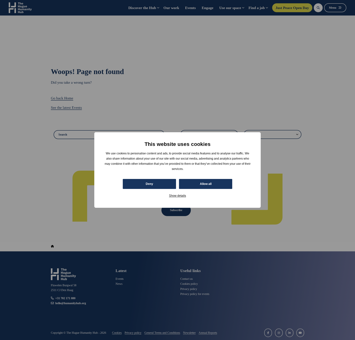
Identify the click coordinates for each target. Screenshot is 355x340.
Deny (149, 183)
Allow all (206, 183)
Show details (177, 195)
